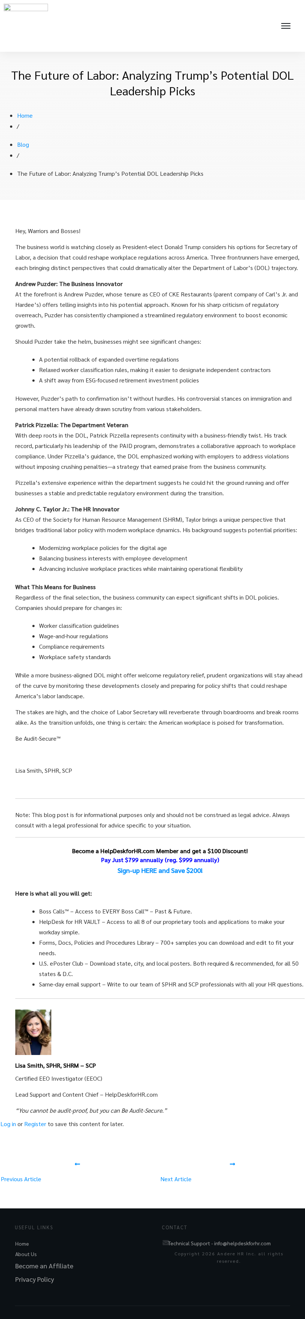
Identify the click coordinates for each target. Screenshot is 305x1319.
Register (35, 1124)
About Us (26, 1253)
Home (22, 1243)
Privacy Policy (34, 1279)
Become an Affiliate (44, 1265)
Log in (8, 1124)
